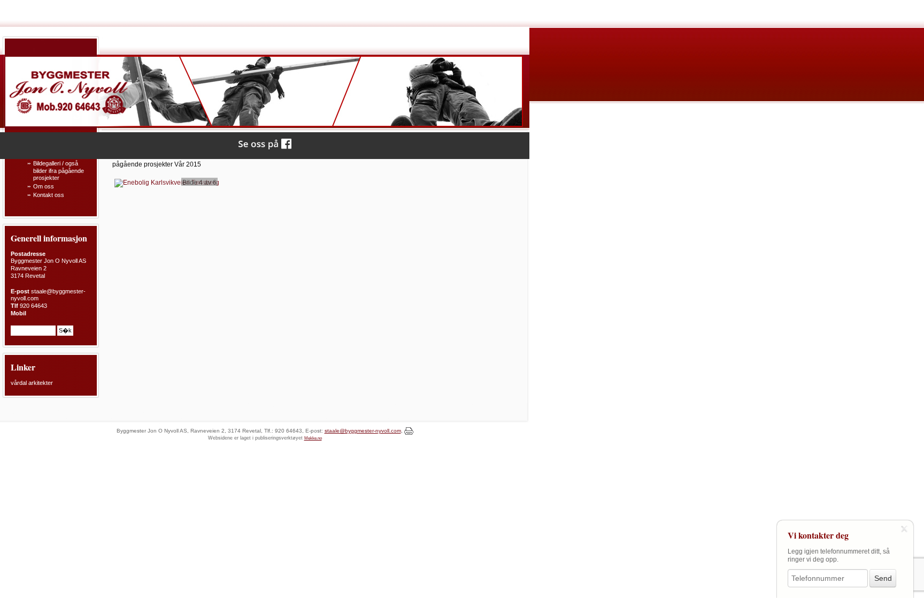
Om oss (43, 186)
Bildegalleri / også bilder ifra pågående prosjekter (58, 170)
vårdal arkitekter (32, 383)
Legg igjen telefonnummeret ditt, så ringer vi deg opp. (839, 555)
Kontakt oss (48, 195)
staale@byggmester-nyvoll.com (363, 431)
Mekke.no (313, 438)
